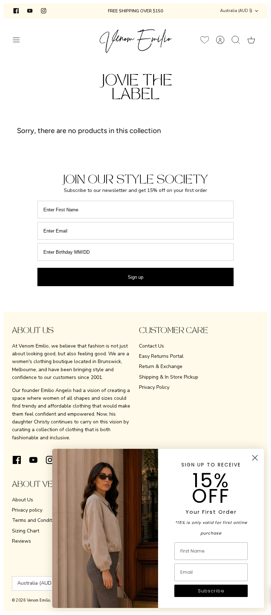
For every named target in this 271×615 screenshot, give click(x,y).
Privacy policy (27, 510)
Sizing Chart (25, 530)
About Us (22, 499)
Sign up (135, 277)
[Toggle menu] (20, 40)
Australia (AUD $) (236, 10)
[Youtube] (30, 10)
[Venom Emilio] (136, 40)
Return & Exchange (160, 366)
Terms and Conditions (36, 520)
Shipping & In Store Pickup (168, 377)
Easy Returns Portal (161, 356)
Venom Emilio (38, 600)
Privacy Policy (154, 387)
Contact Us (151, 346)
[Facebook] (16, 10)
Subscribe (211, 590)
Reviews (21, 541)
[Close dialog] (255, 458)
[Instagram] (43, 10)
